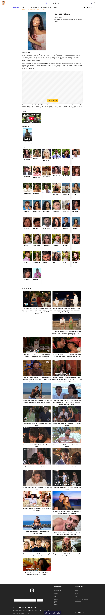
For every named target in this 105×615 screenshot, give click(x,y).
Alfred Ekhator (66, 211)
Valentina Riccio (56, 175)
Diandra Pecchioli (76, 228)
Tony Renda (26, 245)
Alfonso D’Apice (27, 211)
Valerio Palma (65, 228)
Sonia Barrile (36, 193)
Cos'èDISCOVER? (56, 2)
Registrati (96, 2)
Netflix (55, 598)
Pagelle (55, 601)
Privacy (24, 610)
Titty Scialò (55, 228)
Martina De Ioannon (76, 245)
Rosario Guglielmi (47, 194)
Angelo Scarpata (46, 176)
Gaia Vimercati (75, 262)
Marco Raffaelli (56, 158)
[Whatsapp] (91, 7)
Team (36, 610)
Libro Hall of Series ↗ (78, 598)
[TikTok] (89, 7)
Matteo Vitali (45, 262)
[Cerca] (19, 3)
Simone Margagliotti (28, 193)
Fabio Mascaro (56, 211)
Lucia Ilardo (35, 158)
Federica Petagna (40, 9)
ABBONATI (76, 591)
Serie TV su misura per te (33, 7)
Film (55, 596)
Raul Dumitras (65, 245)
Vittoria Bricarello (37, 262)
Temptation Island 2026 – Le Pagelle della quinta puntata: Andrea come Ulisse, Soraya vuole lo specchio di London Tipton (67, 356)
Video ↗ (76, 596)
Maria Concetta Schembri (38, 177)
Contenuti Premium (57, 590)
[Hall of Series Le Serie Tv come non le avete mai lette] (3, 3)
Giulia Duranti (26, 228)
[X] (17, 607)
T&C (33, 610)
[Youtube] (20, 607)
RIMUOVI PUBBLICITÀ (52, 100)
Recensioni (56, 593)
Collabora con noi (42, 610)
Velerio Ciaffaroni (27, 176)
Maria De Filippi (46, 160)
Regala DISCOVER (78, 601)
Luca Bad (64, 262)
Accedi (101, 2)
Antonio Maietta (46, 228)
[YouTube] (87, 7)
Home (23, 9)
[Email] (32, 607)
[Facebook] (84, 7)
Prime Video (56, 599)
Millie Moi (74, 194)
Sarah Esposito (27, 159)
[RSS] (35, 607)
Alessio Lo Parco (75, 158)
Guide (55, 602)
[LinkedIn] (29, 607)
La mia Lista (44, 7)
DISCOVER (49, 3)
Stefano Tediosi (56, 194)
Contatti (20, 610)
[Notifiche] (91, 2)
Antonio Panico (66, 175)
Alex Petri (26, 262)
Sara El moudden (46, 211)
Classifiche (56, 604)
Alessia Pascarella (27, 279)
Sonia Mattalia (75, 177)
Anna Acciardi (75, 211)
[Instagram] (86, 7)
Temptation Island (30, 9)
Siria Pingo (55, 262)
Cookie (29, 610)
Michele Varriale (66, 194)
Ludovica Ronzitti (46, 245)
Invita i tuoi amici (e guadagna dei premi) (81, 599)
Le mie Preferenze (52, 7)
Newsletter (76, 593)
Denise (64, 159)
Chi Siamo (15, 610)
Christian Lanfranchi (57, 245)
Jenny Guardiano (36, 245)
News (55, 591)
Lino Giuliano (36, 279)
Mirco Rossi (35, 228)
